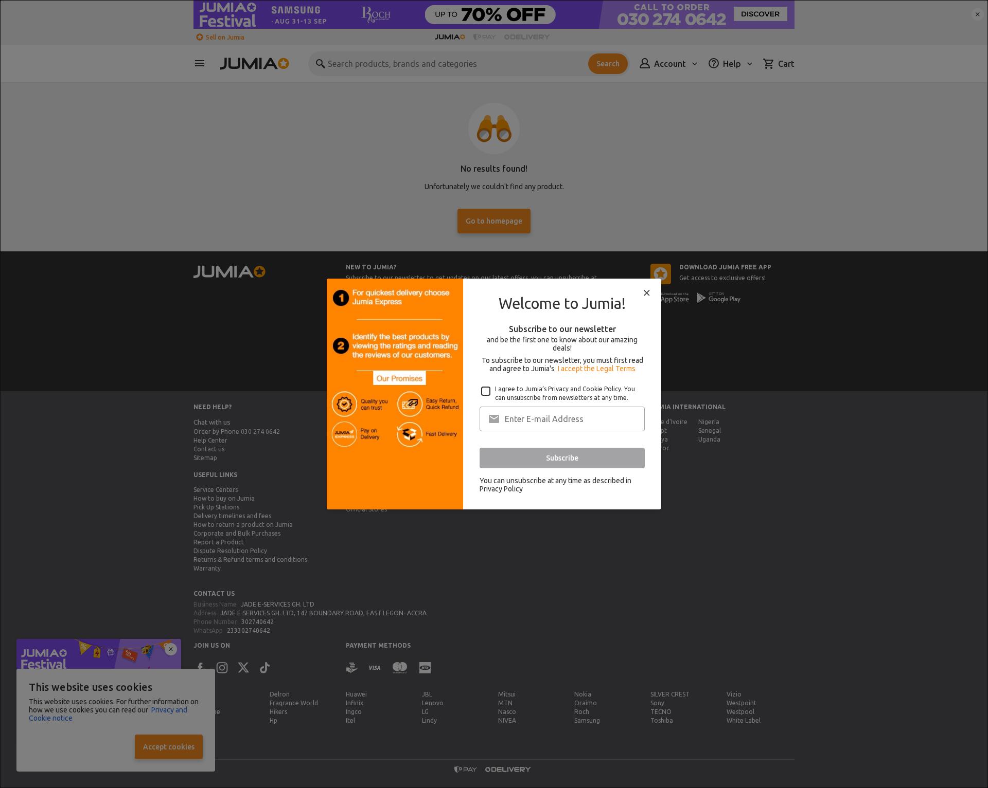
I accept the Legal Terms (597, 368)
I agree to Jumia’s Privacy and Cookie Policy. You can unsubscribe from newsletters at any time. (565, 393)
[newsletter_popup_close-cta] (647, 293)
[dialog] (494, 394)
